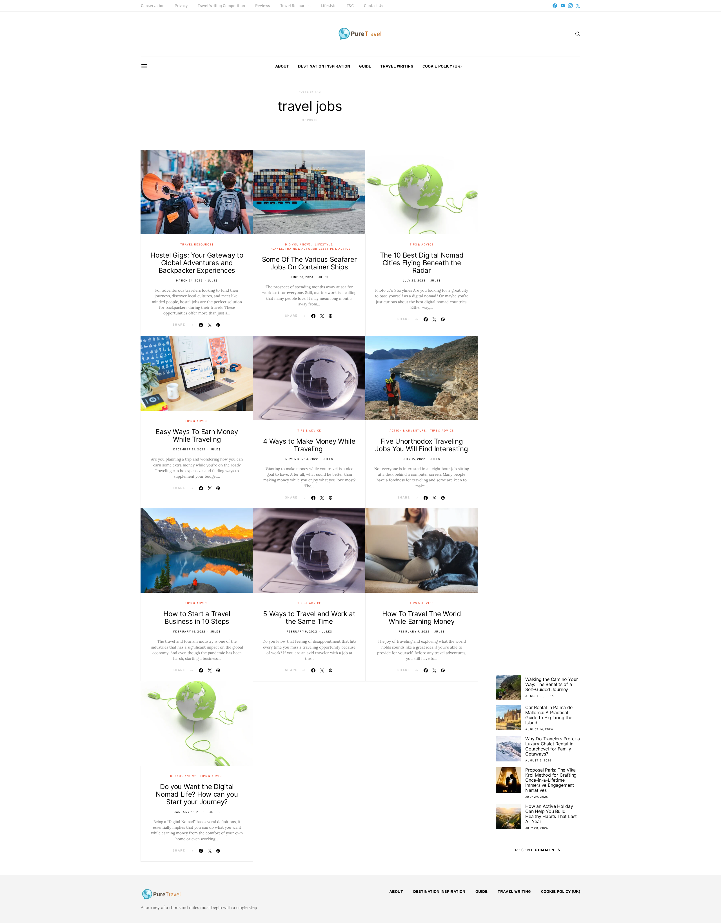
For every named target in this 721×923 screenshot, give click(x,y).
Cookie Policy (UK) (442, 66)
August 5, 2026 (538, 761)
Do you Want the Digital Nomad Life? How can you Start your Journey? (197, 794)
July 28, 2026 (536, 828)
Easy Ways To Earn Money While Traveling (197, 435)
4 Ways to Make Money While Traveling (309, 445)
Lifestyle (329, 6)
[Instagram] (570, 5)
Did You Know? (298, 245)
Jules (213, 281)
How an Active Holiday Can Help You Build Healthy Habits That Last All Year (551, 813)
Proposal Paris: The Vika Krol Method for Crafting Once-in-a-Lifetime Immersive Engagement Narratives (551, 780)
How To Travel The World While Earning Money (421, 617)
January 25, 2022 (189, 812)
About (282, 66)
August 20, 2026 (539, 696)
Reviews (262, 6)
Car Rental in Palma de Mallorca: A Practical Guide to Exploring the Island (549, 715)
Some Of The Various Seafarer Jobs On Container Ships (309, 263)
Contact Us (373, 6)
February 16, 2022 (189, 632)
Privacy (181, 6)
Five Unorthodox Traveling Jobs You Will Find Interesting (421, 445)
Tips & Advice (421, 245)
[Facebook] (555, 5)
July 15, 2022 (414, 459)
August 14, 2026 (539, 729)
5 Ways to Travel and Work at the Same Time (309, 617)
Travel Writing (396, 66)
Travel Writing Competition (221, 6)
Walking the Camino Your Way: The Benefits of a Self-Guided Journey (551, 684)
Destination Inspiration (324, 66)
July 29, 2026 (536, 797)
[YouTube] (562, 5)
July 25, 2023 (414, 281)
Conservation (152, 6)
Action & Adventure (408, 431)
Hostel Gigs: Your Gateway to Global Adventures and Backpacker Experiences (196, 262)
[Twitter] (578, 5)
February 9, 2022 (301, 632)
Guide (365, 66)
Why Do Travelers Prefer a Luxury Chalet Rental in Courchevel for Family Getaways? (552, 746)
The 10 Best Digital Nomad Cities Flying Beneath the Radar (422, 262)
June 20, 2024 (301, 277)
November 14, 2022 (301, 459)
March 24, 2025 (189, 281)
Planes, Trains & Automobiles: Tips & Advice (310, 249)
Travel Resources (295, 6)
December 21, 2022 (189, 450)
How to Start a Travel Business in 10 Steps (196, 617)
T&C (350, 6)
